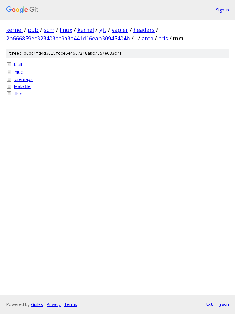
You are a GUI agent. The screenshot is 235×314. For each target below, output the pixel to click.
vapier (120, 29)
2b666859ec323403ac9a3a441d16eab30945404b (68, 38)
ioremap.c (23, 79)
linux (66, 29)
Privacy (54, 304)
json (224, 304)
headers (144, 29)
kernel (14, 29)
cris (163, 38)
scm (49, 29)
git (102, 29)
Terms (70, 304)
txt (209, 304)
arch (147, 38)
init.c (18, 72)
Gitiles (37, 304)
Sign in (222, 10)
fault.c (20, 64)
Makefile (22, 86)
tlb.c (18, 94)
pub (33, 29)
